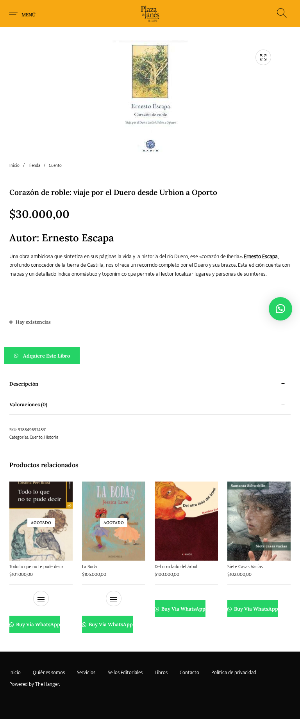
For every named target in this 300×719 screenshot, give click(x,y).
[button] (150, 355)
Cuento (55, 165)
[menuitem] (15, 673)
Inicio (14, 165)
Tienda (34, 165)
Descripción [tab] (23, 384)
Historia (51, 437)
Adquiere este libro (46, 355)
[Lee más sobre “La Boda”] (113, 598)
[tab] (150, 384)
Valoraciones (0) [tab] (28, 404)
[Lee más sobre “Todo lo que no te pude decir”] (41, 598)
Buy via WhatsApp (37, 624)
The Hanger (47, 684)
